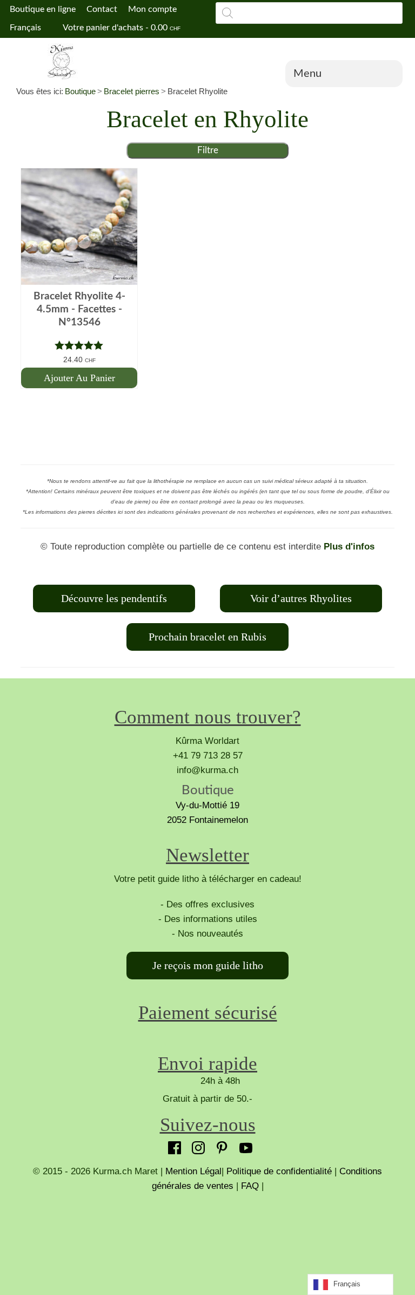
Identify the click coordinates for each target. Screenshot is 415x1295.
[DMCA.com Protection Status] (207, 1233)
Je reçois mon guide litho (207, 965)
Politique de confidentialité (279, 1171)
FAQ (250, 1186)
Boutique (80, 91)
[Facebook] (172, 1145)
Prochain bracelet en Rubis (207, 637)
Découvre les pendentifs (114, 598)
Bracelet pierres (131, 91)
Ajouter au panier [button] (79, 377)
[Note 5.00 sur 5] (79, 345)
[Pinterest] (219, 1145)
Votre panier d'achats (120, 27)
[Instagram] (196, 1145)
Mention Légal (193, 1171)
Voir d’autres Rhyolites (301, 598)
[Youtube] (243, 1145)
